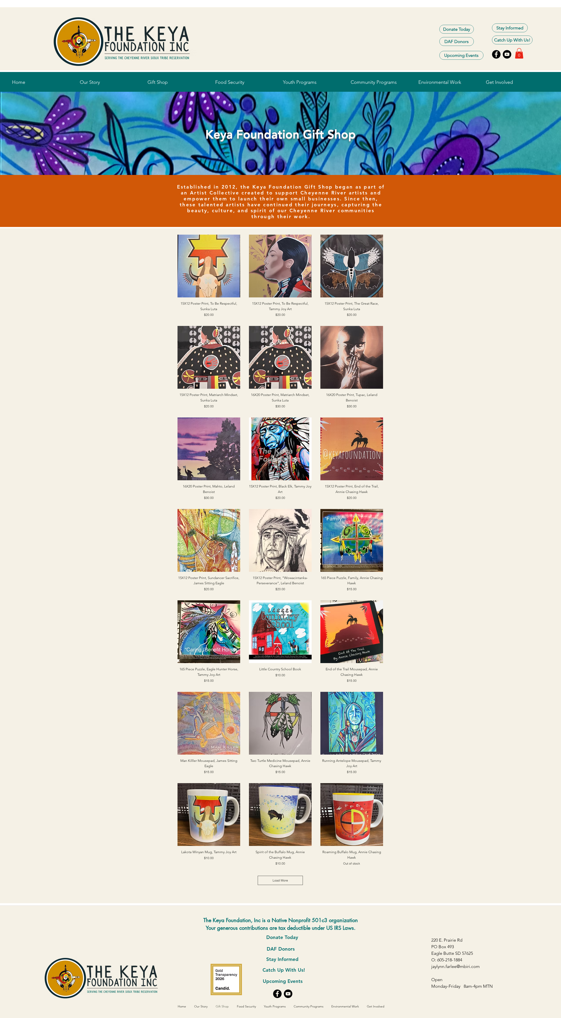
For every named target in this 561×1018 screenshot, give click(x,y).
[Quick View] (209, 266)
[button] (519, 53)
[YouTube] (507, 54)
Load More (280, 880)
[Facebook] (496, 54)
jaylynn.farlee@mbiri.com (455, 966)
